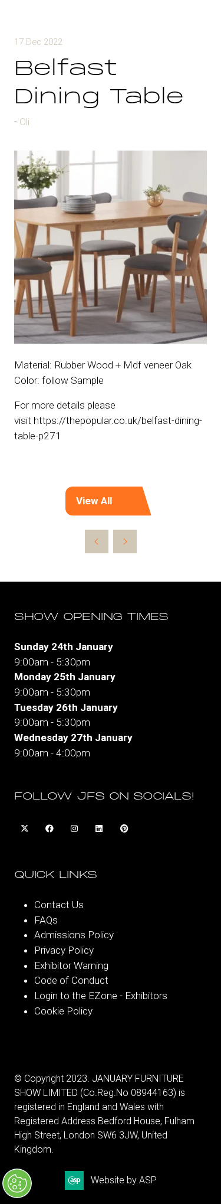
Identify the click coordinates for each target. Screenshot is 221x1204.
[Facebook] (49, 829)
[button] (110, 501)
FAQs (46, 920)
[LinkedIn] (99, 829)
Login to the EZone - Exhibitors (100, 995)
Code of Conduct (71, 980)
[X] (24, 829)
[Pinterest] (123, 829)
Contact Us (59, 905)
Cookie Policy (63, 1011)
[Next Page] (125, 541)
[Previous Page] (96, 541)
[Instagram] (74, 829)
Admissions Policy (74, 935)
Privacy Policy (64, 950)
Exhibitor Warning (71, 965)
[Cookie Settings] (17, 1183)
